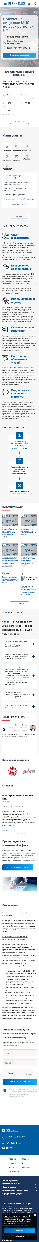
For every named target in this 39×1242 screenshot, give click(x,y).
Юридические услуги (7, 160)
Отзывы (25, 1159)
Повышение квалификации (17, 630)
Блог (24, 1163)
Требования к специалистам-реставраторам (15, 189)
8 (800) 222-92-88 (19, 448)
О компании (19, 122)
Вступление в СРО (26, 150)
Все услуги (20, 216)
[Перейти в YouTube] (7, 1148)
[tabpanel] (18, 732)
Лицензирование (7, 150)
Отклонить (20, 1236)
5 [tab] (21, 833)
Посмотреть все (17, 204)
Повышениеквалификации (26, 159)
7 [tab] (24, 833)
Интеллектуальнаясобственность (7, 169)
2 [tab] (16, 833)
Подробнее (5, 830)
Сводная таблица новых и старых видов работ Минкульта (17, 183)
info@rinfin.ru (14, 1143)
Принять (19, 1231)
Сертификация (16, 160)
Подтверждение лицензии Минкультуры (19, 199)
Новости (12, 1163)
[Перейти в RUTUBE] (11, 1148)
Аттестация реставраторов (14, 195)
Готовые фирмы (17, 150)
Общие (28, 626)
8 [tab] (26, 833)
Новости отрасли (12, 507)
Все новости (19, 603)
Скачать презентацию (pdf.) (19, 867)
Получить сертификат (19, 50)
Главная (12, 1159)
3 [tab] (18, 833)
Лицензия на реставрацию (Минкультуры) (14, 177)
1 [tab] (15, 833)
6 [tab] (23, 833)
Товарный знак (10, 634)
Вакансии (26, 1167)
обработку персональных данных (22, 1092)
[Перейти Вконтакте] (3, 1148)
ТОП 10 (5, 622)
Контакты (12, 1167)
